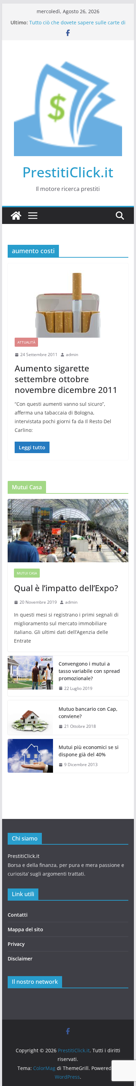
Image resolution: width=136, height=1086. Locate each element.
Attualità (26, 342)
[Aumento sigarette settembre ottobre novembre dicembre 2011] (68, 304)
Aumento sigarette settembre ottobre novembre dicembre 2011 (66, 378)
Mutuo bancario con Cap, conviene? (88, 712)
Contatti (18, 914)
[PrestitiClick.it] (16, 215)
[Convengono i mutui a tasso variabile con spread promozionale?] (30, 676)
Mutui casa (27, 573)
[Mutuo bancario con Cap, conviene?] (30, 717)
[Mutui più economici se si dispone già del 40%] (30, 756)
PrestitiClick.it (67, 172)
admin (72, 354)
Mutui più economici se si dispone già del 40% (89, 751)
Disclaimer (20, 958)
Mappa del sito (25, 929)
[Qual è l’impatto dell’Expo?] (68, 530)
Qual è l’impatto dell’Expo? (66, 588)
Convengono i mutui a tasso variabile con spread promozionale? (89, 671)
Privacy (16, 944)
